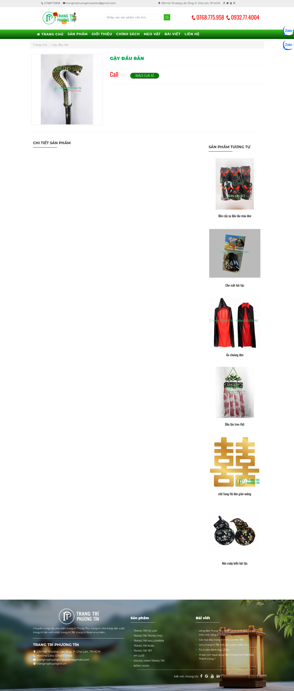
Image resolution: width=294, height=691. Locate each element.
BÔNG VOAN (141, 665)
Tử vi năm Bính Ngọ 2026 (214, 649)
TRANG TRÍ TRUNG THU (148, 635)
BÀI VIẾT (173, 34)
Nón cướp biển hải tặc (235, 563)
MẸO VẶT (152, 34)
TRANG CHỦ (52, 34)
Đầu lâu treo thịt (234, 424)
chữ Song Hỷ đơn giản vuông (234, 494)
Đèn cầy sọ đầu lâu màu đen (234, 216)
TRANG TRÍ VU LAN (145, 630)
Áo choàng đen (234, 355)
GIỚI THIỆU (102, 34)
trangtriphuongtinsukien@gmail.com (90, 3)
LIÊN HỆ (192, 34)
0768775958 (52, 3)
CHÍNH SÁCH (128, 34)
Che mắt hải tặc (234, 285)
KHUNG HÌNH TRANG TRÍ (149, 660)
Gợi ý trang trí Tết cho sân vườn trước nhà (224, 644)
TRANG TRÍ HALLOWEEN (149, 640)
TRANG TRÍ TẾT (143, 650)
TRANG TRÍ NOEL (144, 645)
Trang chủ (40, 45)
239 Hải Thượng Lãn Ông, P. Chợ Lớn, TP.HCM (190, 3)
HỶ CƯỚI (139, 655)
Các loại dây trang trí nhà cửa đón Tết (221, 639)
